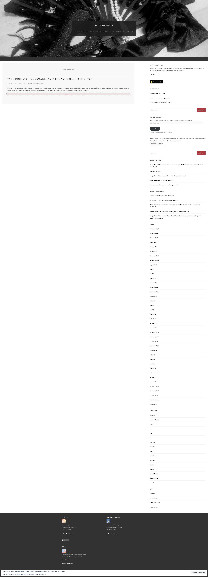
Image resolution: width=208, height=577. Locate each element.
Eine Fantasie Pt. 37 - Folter (157, 93)
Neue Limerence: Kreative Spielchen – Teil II (162, 180)
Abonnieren (155, 128)
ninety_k (152, 451)
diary (151, 424)
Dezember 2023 (154, 229)
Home (65, 59)
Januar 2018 (153, 382)
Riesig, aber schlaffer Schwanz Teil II (168, 200)
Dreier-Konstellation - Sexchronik (159, 204)
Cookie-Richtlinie (42, 574)
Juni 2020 (152, 274)
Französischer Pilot (155, 171)
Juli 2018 (152, 355)
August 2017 (153, 404)
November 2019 (154, 287)
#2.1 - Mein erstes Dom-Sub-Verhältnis (160, 102)
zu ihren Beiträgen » (67, 533)
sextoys (152, 464)
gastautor (152, 442)
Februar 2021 (153, 247)
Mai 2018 (152, 364)
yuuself (18, 83)
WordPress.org (154, 507)
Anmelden (152, 493)
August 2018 (153, 350)
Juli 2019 (152, 301)
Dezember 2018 (154, 332)
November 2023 (154, 233)
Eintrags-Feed (154, 498)
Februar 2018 (153, 377)
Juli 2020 (152, 269)
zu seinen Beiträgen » (67, 563)
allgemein (152, 415)
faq (151, 433)
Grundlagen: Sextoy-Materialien (165, 195)
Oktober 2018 (154, 341)
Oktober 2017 (154, 395)
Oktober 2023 (154, 238)
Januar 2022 (153, 242)
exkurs (151, 428)
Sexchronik (104, 25)
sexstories (152, 460)
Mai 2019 (152, 310)
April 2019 (153, 314)
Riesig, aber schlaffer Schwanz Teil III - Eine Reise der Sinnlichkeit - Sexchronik (171, 216)
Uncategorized (154, 478)
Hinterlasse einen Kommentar (33, 83)
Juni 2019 (152, 305)
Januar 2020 (153, 283)
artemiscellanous (154, 419)
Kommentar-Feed (155, 502)
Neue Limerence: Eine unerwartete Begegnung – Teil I (164, 185)
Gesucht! (97, 59)
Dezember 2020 (154, 251)
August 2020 (153, 265)
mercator (152, 446)
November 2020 (154, 256)
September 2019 (154, 292)
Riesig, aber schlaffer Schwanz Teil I (180, 211)
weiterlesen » (153, 75)
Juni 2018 (152, 359)
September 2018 (154, 346)
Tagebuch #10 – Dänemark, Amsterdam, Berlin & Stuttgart (51, 79)
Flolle (151, 437)
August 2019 (153, 296)
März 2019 (153, 319)
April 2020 (153, 278)
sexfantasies (153, 455)
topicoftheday (154, 473)
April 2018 (153, 368)
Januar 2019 (153, 328)
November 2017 (154, 391)
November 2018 (154, 337)
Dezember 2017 (154, 386)
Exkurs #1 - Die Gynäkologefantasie (160, 98)
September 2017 (154, 400)
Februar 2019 (153, 323)
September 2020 (154, 260)
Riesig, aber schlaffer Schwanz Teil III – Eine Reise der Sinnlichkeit (168, 176)
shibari (152, 469)
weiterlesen (68, 94)
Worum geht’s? (75, 59)
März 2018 (153, 373)
